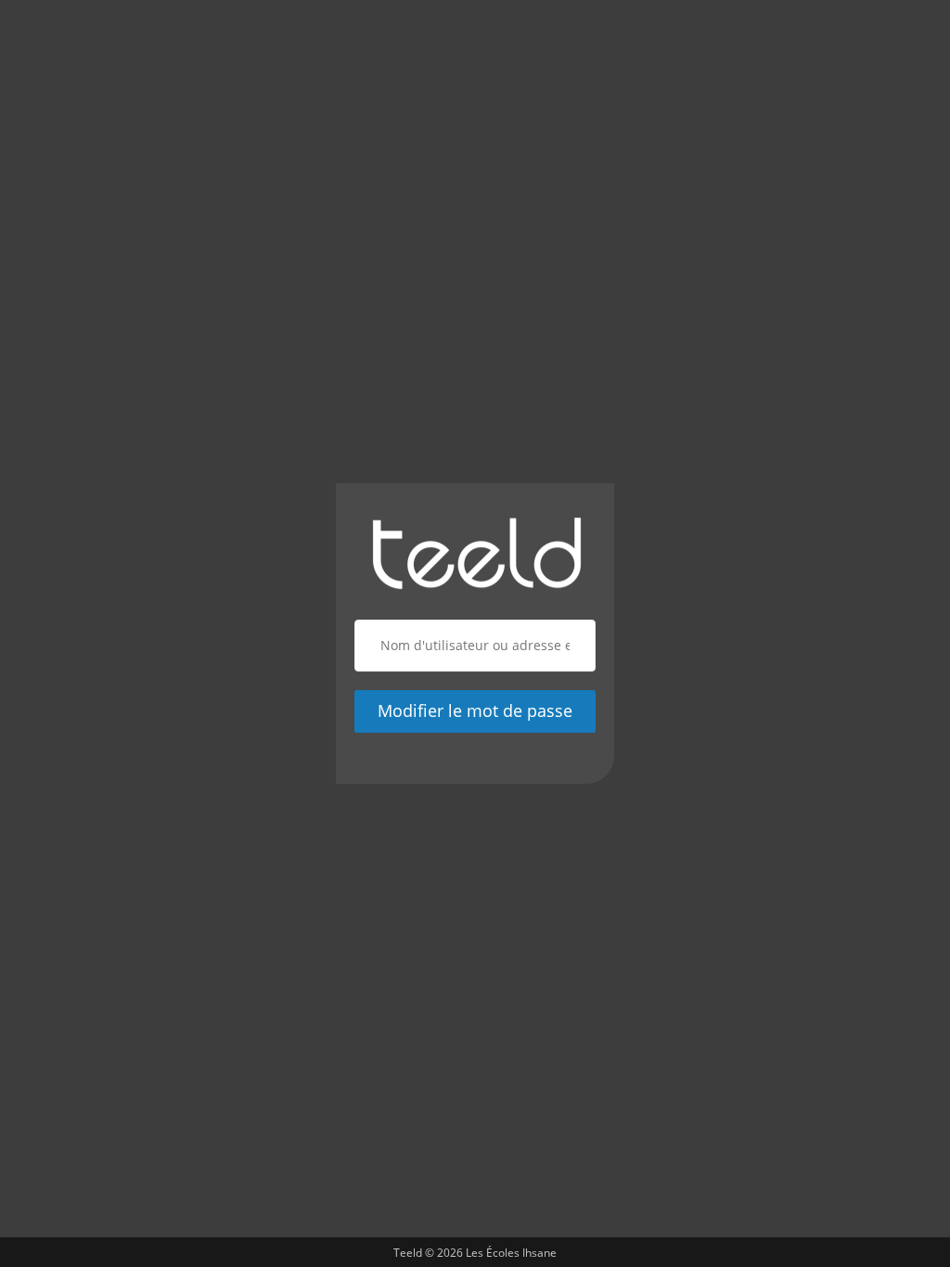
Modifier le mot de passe (475, 710)
